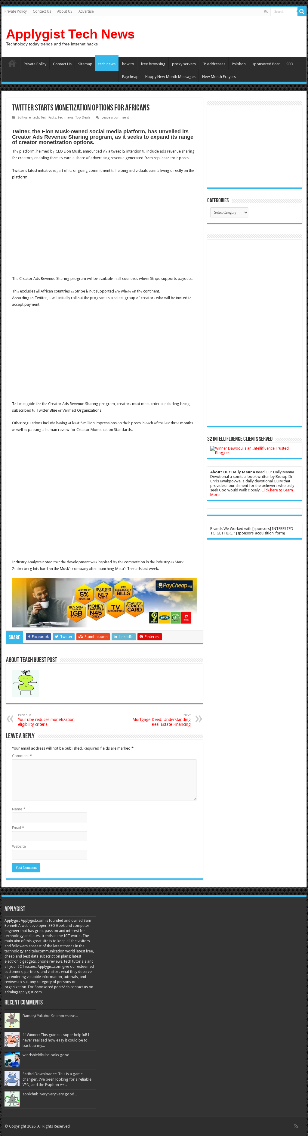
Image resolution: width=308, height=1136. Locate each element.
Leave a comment (115, 117)
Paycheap (130, 76)
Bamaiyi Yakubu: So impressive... (50, 1016)
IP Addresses (213, 64)
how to (128, 64)
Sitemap (85, 64)
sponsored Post (266, 64)
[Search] (301, 11)
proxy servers (184, 64)
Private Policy (16, 11)
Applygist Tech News (70, 34)
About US (64, 11)
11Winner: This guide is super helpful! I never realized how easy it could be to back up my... (56, 1040)
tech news (107, 64)
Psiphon (239, 64)
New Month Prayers (219, 76)
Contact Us (42, 11)
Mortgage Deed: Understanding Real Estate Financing (161, 720)
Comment (22, 756)
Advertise (86, 11)
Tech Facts (48, 117)
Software (24, 117)
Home (12, 63)
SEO (289, 64)
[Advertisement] (62, 229)
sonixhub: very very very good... (50, 1094)
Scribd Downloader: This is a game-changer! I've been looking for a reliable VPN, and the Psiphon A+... (57, 1079)
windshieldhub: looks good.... (48, 1055)
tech (35, 117)
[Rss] (266, 11)
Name (18, 809)
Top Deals (83, 117)
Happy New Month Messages (170, 76)
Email (18, 827)
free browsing (153, 64)
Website (19, 846)
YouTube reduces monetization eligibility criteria (46, 720)
